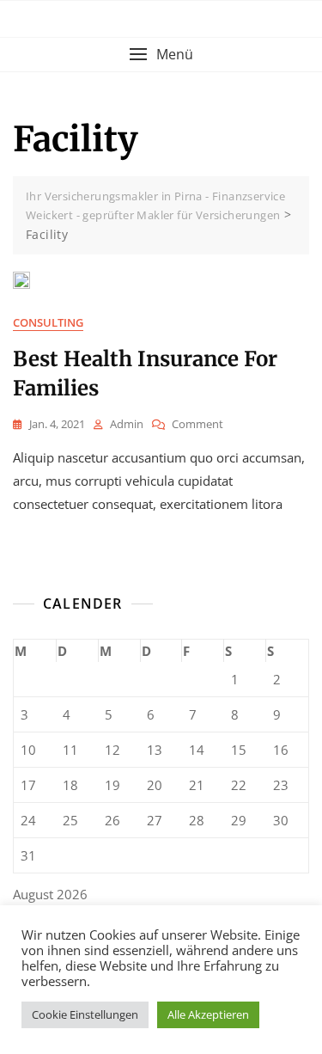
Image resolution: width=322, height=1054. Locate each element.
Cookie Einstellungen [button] (85, 1014)
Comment (197, 424)
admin (126, 424)
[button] (161, 54)
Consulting (48, 322)
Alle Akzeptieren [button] (208, 1014)
